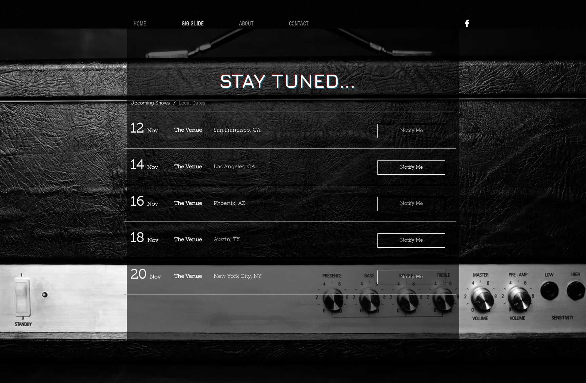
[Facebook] (467, 23)
